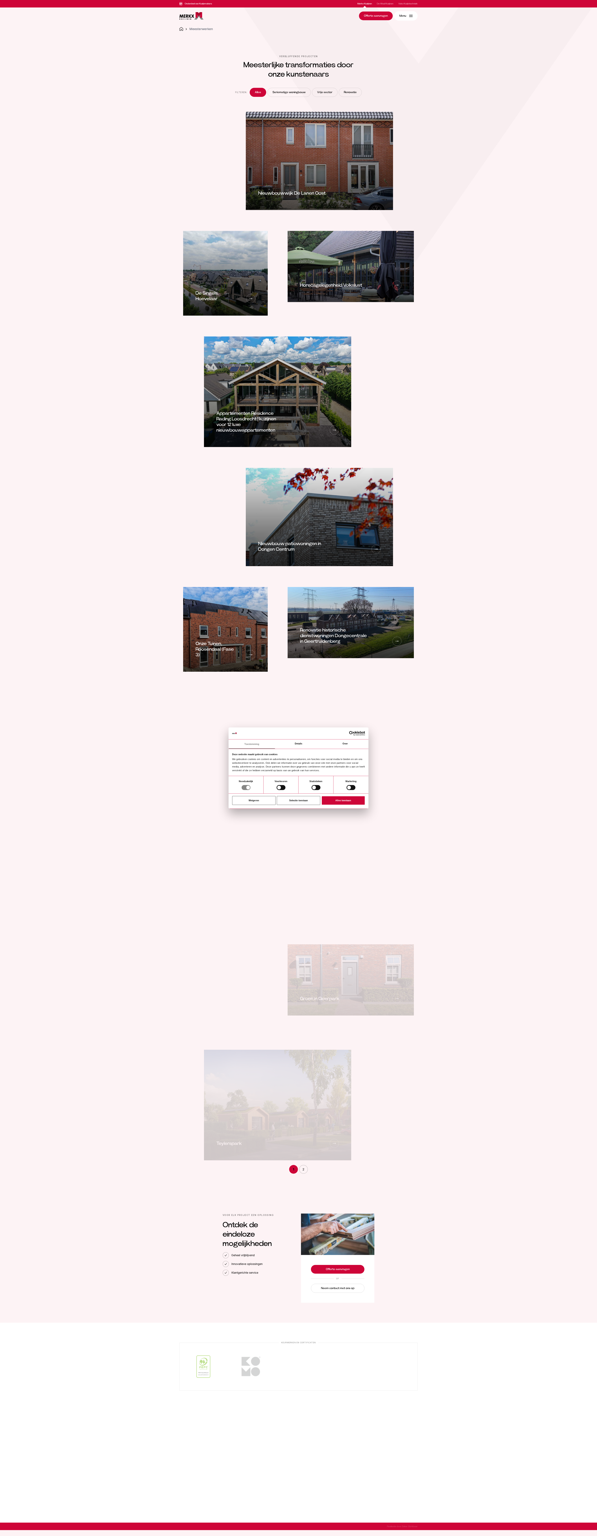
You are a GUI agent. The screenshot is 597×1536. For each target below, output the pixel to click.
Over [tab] (345, 743)
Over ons (370, 1425)
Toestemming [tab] (251, 744)
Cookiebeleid (185, 1526)
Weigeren (254, 800)
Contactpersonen (317, 1440)
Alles (258, 92)
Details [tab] (298, 743)
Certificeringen (374, 1433)
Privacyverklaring (220, 1526)
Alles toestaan (343, 800)
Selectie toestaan (298, 800)
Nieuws (310, 1425)
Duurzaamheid (315, 1433)
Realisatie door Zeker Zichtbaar (402, 1526)
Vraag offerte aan (317, 1468)
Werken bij (371, 1440)
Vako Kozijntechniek (408, 4)
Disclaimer (202, 1526)
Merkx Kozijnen (364, 4)
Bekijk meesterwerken (320, 1483)
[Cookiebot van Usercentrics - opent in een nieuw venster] (351, 733)
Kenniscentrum (315, 1490)
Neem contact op (317, 1475)
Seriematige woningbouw (289, 92)
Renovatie (350, 92)
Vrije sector (324, 92)
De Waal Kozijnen (385, 4)
